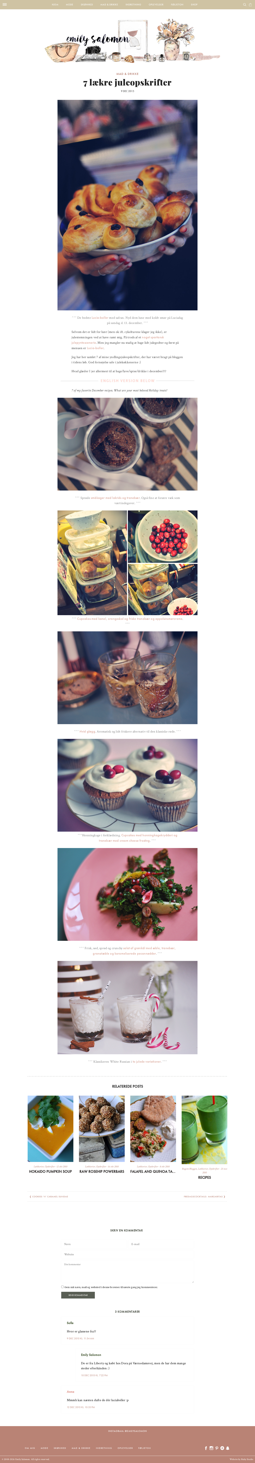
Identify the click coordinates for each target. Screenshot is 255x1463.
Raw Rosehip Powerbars (102, 1171)
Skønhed (87, 4)
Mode (69, 4)
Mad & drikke (109, 4)
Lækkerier (39, 1166)
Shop (194, 4)
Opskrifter (50, 1166)
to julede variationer (147, 1061)
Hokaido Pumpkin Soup (50, 1171)
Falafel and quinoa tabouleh (153, 1171)
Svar (189, 1320)
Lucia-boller (100, 317)
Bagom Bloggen (189, 1169)
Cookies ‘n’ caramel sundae (50, 1196)
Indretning (133, 4)
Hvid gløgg (87, 731)
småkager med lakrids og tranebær (115, 498)
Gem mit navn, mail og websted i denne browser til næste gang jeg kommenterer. (111, 1287)
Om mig (30, 1448)
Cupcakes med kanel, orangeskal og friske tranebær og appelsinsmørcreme (129, 618)
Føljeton (177, 4)
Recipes (204, 1177)
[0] (250, 4)
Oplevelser (156, 4)
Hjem (55, 4)
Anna (70, 1391)
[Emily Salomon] (127, 36)
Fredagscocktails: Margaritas (203, 1196)
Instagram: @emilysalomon (127, 1431)
